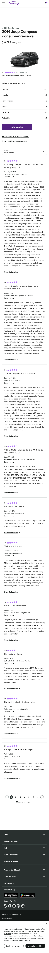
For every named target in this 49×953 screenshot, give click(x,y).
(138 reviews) (21, 72)
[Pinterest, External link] (22, 906)
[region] (24, 937)
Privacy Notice (7, 919)
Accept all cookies (35, 946)
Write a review (17, 127)
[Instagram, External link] (18, 906)
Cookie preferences (13, 946)
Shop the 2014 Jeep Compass (14, 141)
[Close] (46, 923)
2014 (11, 28)
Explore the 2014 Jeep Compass (15, 136)
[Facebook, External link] (9, 906)
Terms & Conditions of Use (11, 914)
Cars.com (7, 934)
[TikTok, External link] (5, 906)
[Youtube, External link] (14, 906)
